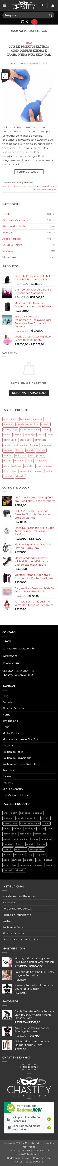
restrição (16, 466)
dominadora (9, 440)
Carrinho (7, 702)
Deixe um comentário (44, 189)
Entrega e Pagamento (16, 914)
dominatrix (25, 440)
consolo (17, 435)
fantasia (34, 445)
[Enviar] (50, 15)
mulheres (19, 460)
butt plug (8, 424)
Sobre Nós (9, 902)
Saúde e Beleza (12, 244)
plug (30, 460)
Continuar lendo (29, 172)
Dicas (29, 43)
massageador (36, 455)
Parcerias (8, 745)
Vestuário (8, 251)
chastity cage (10, 429)
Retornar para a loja (29, 392)
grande (30, 450)
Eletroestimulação (14, 226)
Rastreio (7, 776)
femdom (46, 445)
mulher (7, 460)
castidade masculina (27, 424)
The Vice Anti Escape (15, 795)
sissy (5, 471)
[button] (4, 5)
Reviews (7, 782)
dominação (40, 440)
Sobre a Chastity (12, 788)
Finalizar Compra (13, 708)
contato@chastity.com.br (18, 648)
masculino (20, 455)
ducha (17, 186)
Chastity (42, 64)
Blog (5, 696)
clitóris (46, 429)
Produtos (8, 770)
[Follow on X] (26, 21)
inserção (7, 455)
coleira (6, 435)
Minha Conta (10, 733)
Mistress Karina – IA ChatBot (20, 739)
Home (6, 714)
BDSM (6, 213)
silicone (48, 466)
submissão (25, 471)
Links (5, 726)
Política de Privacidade (16, 757)
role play (28, 466)
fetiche (19, 450)
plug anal (41, 460)
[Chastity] (23, 5)
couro (42, 435)
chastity (45, 424)
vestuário (8, 476)
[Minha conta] (42, 5)
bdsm (14, 419)
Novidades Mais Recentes (19, 896)
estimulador (20, 445)
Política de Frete (12, 751)
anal (5, 419)
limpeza (52, 186)
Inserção (7, 232)
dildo (50, 435)
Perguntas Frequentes (17, 908)
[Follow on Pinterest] (35, 1067)
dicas (10, 186)
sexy (38, 466)
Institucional (10, 720)
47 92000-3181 (11, 663)
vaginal (49, 471)
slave (13, 471)
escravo (7, 445)
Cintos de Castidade (15, 220)
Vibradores (9, 257)
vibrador (20, 476)
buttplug (38, 419)
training (38, 471)
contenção (30, 435)
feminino (8, 450)
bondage (25, 419)
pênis (6, 466)
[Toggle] (54, 214)
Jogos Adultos (11, 238)
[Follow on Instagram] (22, 21)
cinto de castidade (30, 429)
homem (41, 450)
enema (24, 186)
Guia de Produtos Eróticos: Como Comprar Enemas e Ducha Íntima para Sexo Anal (29, 51)
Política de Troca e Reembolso (21, 764)
